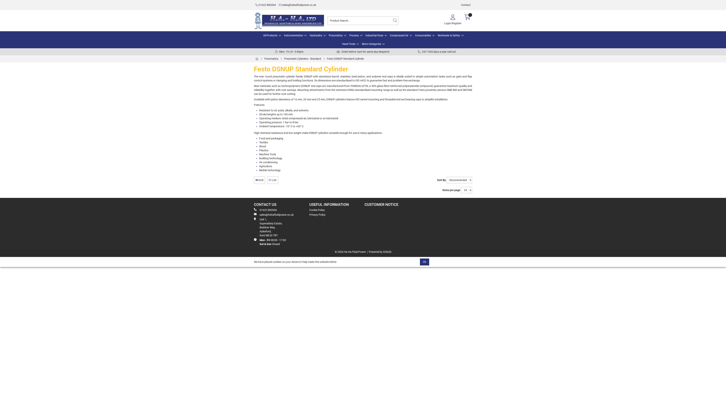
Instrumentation (293, 35)
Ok (424, 261)
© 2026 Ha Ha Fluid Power (350, 251)
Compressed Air (399, 35)
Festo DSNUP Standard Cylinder (345, 58)
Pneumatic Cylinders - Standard (302, 58)
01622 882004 (267, 4)
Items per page (451, 190)
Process (354, 35)
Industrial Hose (374, 35)
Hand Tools (348, 43)
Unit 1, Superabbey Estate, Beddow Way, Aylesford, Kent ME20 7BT (271, 227)
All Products (270, 35)
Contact (466, 4)
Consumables (423, 35)
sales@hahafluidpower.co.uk (299, 4)
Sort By (441, 180)
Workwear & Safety (449, 35)
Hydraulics (316, 35)
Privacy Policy (317, 214)
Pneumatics (336, 35)
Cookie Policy (317, 210)
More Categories (371, 43)
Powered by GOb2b (380, 251)
